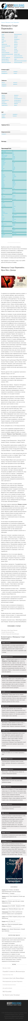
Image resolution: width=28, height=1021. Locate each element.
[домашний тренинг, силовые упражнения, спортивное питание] (14, 4)
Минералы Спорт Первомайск (12, 22)
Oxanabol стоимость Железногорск (14, 971)
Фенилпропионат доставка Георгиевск (12, 981)
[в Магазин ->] (14, 858)
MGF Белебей (7, 991)
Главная (3, 22)
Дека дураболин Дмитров (7, 988)
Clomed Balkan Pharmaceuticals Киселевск (9, 984)
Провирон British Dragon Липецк (8, 974)
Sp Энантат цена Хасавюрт (11, 995)
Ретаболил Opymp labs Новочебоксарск (10, 633)
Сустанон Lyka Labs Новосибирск (13, 978)
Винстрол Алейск (7, 968)
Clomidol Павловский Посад (7, 632)
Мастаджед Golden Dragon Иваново (9, 630)
